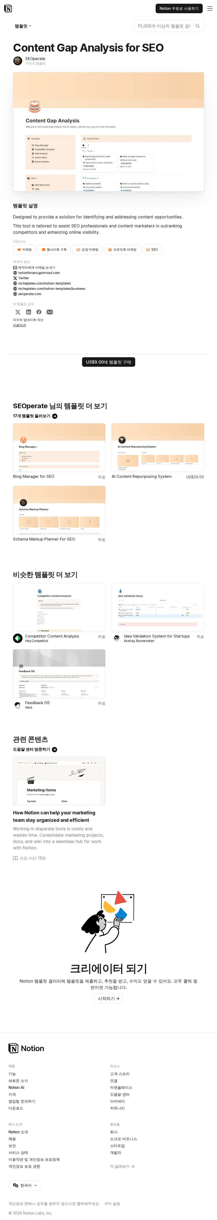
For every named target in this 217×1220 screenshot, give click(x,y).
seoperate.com (29, 294)
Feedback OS (37, 702)
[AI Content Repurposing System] (158, 447)
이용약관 (19, 325)
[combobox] (169, 26)
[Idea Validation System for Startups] (158, 607)
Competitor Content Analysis (52, 636)
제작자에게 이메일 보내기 (36, 267)
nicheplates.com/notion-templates (44, 283)
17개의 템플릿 (35, 63)
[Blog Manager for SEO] (59, 447)
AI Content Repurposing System (142, 476)
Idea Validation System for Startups (157, 636)
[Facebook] (39, 312)
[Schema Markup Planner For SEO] (59, 510)
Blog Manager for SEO (33, 476)
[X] (17, 312)
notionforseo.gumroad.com (39, 273)
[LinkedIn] (28, 312)
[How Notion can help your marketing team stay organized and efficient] (59, 781)
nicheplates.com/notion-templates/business (51, 289)
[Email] (50, 312)
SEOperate (35, 58)
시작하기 (109, 998)
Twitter (23, 278)
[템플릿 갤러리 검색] (197, 26)
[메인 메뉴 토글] (210, 8)
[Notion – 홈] (8, 8)
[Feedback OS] (59, 673)
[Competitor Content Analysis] (59, 607)
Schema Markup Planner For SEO (44, 539)
